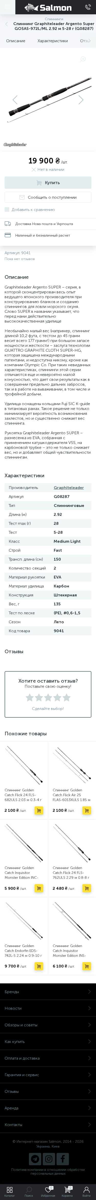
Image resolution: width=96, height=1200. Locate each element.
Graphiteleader (69, 487)
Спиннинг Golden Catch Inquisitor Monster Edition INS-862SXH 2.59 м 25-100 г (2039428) (72, 956)
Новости (13, 1008)
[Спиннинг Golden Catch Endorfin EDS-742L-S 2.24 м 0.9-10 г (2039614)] (24, 921)
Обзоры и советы (21, 1025)
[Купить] (39, 810)
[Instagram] (49, 1159)
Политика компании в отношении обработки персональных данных (48, 1171)
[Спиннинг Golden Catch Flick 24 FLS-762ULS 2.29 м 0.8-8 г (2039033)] (72, 843)
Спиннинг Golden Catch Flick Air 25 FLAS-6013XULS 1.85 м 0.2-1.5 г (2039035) (71, 797)
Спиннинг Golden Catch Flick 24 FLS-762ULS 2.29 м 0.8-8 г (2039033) (71, 875)
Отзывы (12, 1091)
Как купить (15, 1041)
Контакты (13, 1124)
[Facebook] (63, 1159)
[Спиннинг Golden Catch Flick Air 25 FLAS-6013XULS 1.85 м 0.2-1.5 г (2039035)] (72, 765)
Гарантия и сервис (22, 1074)
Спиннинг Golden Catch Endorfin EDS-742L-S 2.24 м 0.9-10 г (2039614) (23, 953)
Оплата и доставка (22, 1058)
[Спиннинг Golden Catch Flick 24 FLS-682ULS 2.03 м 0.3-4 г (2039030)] (24, 765)
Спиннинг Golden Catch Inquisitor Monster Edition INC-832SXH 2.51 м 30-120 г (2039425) (23, 878)
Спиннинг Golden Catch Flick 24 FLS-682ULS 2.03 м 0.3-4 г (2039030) (23, 797)
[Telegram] (35, 1159)
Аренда (11, 1108)
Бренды (12, 991)
